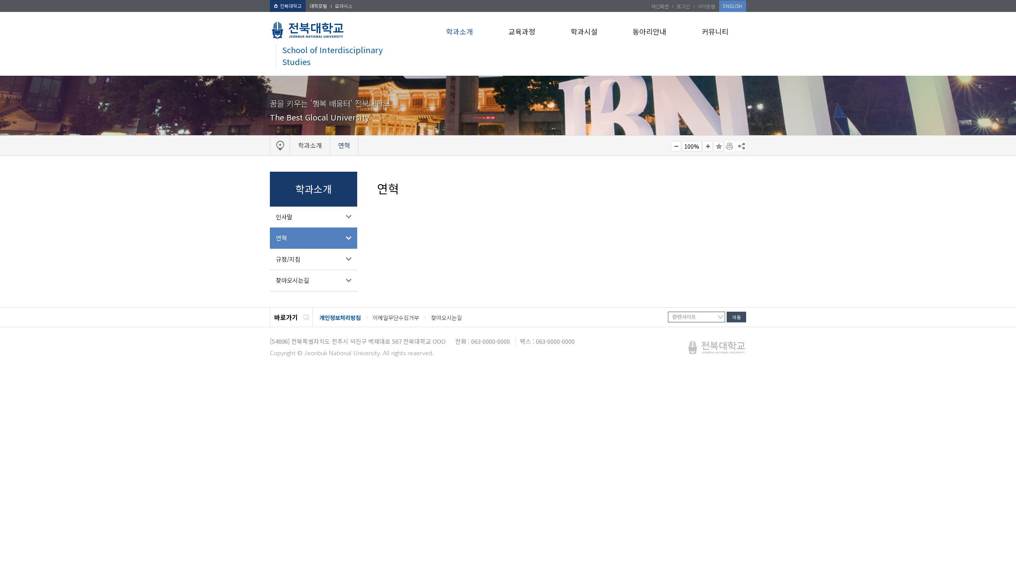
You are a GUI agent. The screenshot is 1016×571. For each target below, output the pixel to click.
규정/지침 (288, 259)
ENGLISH (732, 5)
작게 (676, 146)
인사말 (284, 217)
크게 (707, 146)
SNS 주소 (741, 146)
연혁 (281, 238)
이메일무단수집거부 (396, 318)
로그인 (683, 6)
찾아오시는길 (292, 280)
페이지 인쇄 (730, 146)
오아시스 (343, 5)
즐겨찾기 (719, 146)
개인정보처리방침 (340, 318)
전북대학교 (291, 5)
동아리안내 (649, 31)
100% (691, 146)
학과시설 (584, 31)
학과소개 (459, 31)
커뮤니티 (715, 31)
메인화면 (660, 6)
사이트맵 (706, 6)
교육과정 (521, 31)
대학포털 (318, 5)
